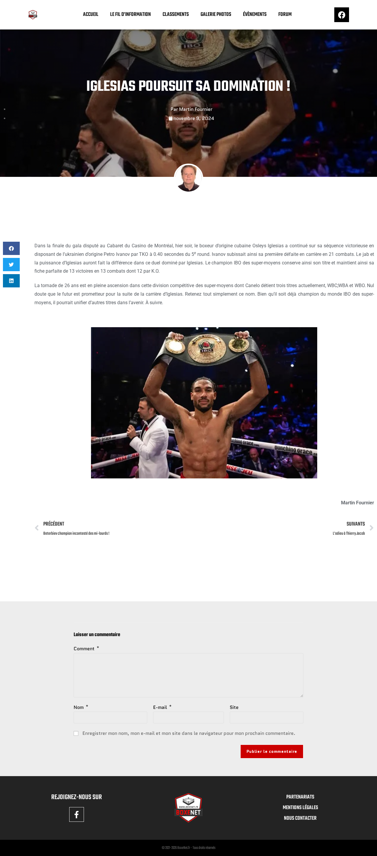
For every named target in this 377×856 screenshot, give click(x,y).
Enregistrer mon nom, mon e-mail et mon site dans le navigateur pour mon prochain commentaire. (188, 733)
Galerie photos (216, 14)
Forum (285, 14)
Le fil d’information (130, 14)
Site (234, 707)
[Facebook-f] (76, 814)
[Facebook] (341, 14)
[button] (11, 248)
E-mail (162, 707)
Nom (81, 707)
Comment (86, 648)
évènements (255, 14)
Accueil (90, 14)
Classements (176, 14)
